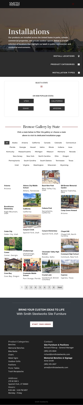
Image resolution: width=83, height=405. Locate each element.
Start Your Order (41, 324)
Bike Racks (12, 351)
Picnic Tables (13, 368)
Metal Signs (13, 358)
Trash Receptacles (16, 371)
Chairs (11, 354)
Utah (26, 101)
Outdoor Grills (14, 361)
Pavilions (12, 364)
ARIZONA (57, 108)
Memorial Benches (16, 348)
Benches (12, 344)
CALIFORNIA (57, 101)
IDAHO (26, 108)
